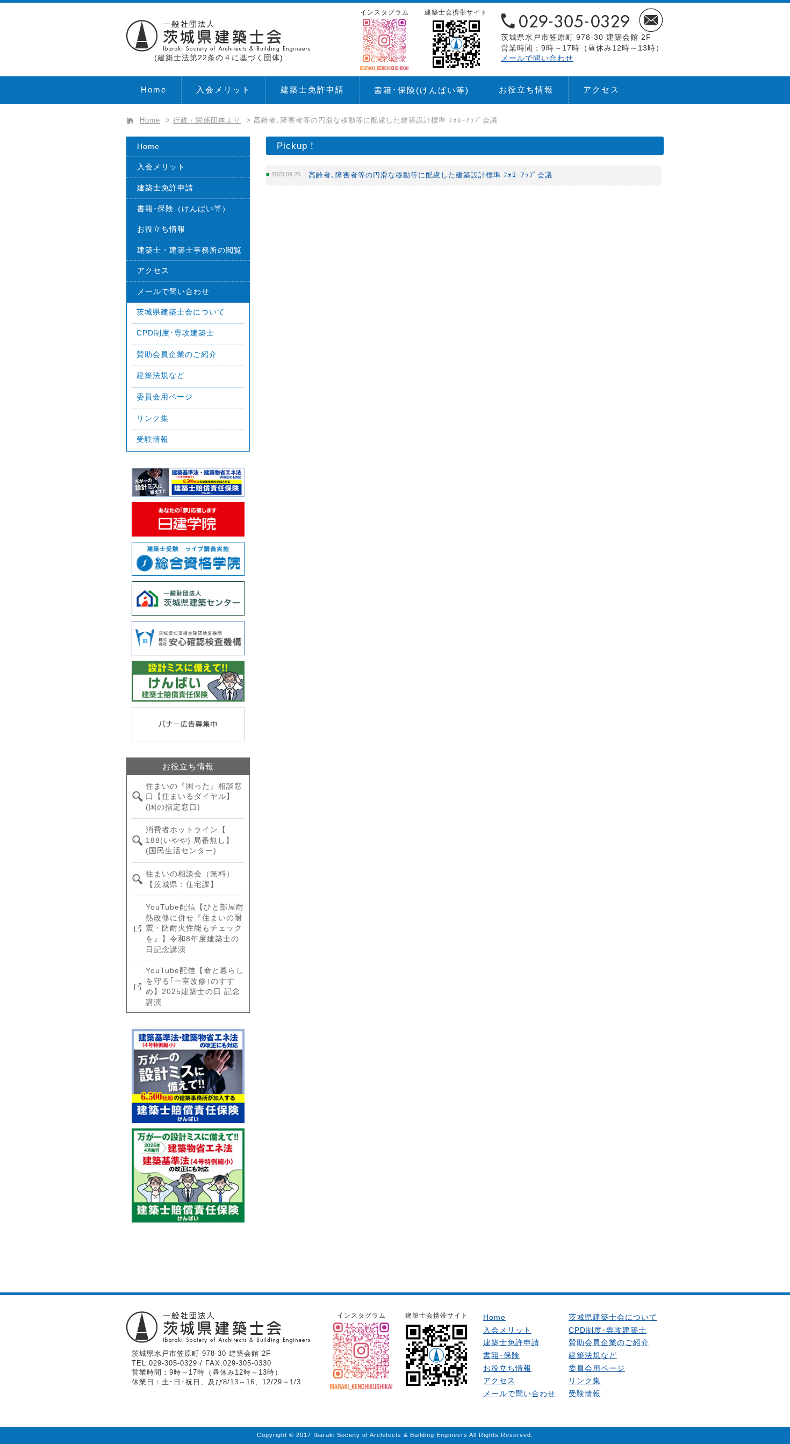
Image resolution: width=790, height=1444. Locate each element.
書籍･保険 (421, 90)
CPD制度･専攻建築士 (175, 332)
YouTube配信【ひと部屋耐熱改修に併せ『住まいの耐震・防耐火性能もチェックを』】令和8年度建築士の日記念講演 (195, 928)
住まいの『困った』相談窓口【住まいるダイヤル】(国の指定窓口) (194, 796)
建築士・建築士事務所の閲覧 (189, 250)
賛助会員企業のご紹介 (177, 354)
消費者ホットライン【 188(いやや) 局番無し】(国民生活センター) (190, 840)
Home (154, 89)
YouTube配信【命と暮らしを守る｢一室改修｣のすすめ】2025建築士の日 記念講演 (195, 986)
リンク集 (153, 418)
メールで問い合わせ (537, 58)
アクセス (601, 89)
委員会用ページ (165, 396)
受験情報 (153, 439)
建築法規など (161, 375)
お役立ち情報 (526, 89)
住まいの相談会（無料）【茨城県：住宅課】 (190, 879)
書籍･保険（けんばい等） (183, 208)
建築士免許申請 (312, 89)
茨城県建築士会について (181, 312)
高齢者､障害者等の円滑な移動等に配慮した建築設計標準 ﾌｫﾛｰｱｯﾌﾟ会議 (430, 175)
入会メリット (223, 89)
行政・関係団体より (207, 120)
